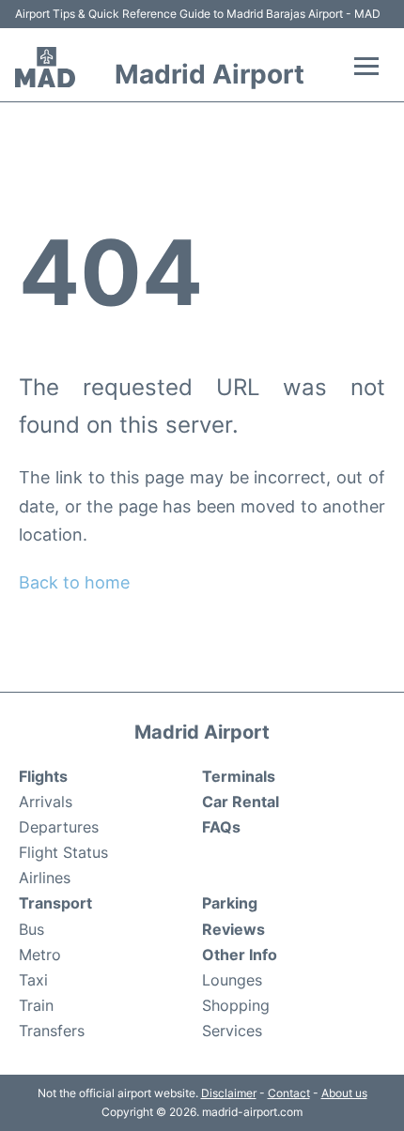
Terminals (238, 776)
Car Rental (240, 801)
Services (232, 1030)
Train (36, 1005)
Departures (59, 827)
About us (344, 1093)
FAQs (221, 827)
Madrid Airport (209, 74)
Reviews (233, 929)
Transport (55, 903)
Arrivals (45, 801)
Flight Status (63, 852)
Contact (289, 1093)
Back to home (74, 582)
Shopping (236, 1005)
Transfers (52, 1030)
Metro (40, 954)
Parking (229, 903)
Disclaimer (228, 1093)
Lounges (232, 980)
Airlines (44, 877)
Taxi (33, 980)
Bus (31, 929)
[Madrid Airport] (45, 67)
